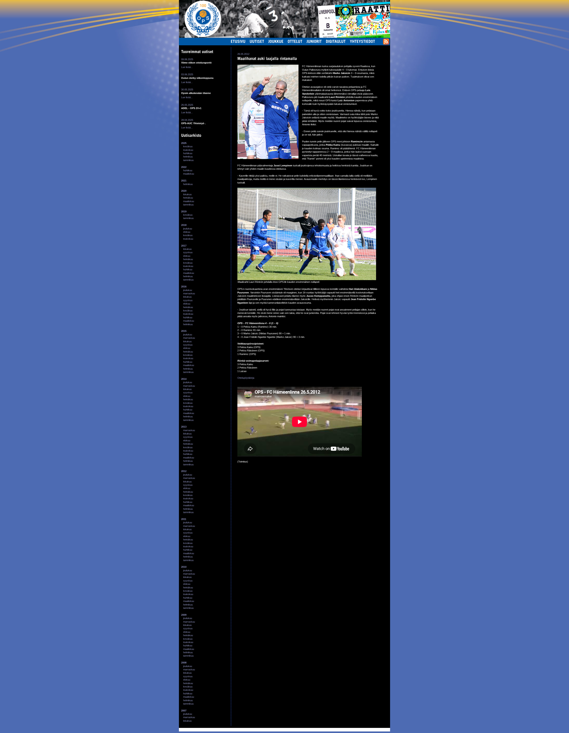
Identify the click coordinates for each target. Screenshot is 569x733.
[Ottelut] (295, 41)
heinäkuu (188, 197)
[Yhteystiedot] (362, 41)
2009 (183, 614)
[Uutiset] (257, 41)
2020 (183, 190)
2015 (183, 331)
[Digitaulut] (336, 41)
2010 (183, 567)
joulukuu (187, 228)
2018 (183, 225)
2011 (183, 519)
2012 (183, 471)
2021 (183, 180)
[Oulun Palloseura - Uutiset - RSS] (386, 43)
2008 (183, 662)
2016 (183, 286)
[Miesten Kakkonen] (374, 5)
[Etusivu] (238, 41)
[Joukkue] (276, 41)
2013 (183, 426)
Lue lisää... (187, 67)
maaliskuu (188, 173)
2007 (183, 710)
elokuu (186, 232)
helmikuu (188, 156)
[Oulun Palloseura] (200, 19)
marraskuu (189, 293)
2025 (183, 143)
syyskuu (187, 252)
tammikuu (188, 160)
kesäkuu (187, 146)
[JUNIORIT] (314, 41)
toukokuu (188, 150)
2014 (183, 379)
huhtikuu (187, 153)
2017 (183, 245)
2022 (183, 167)
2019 (183, 211)
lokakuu (187, 194)
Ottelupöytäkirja (245, 377)
